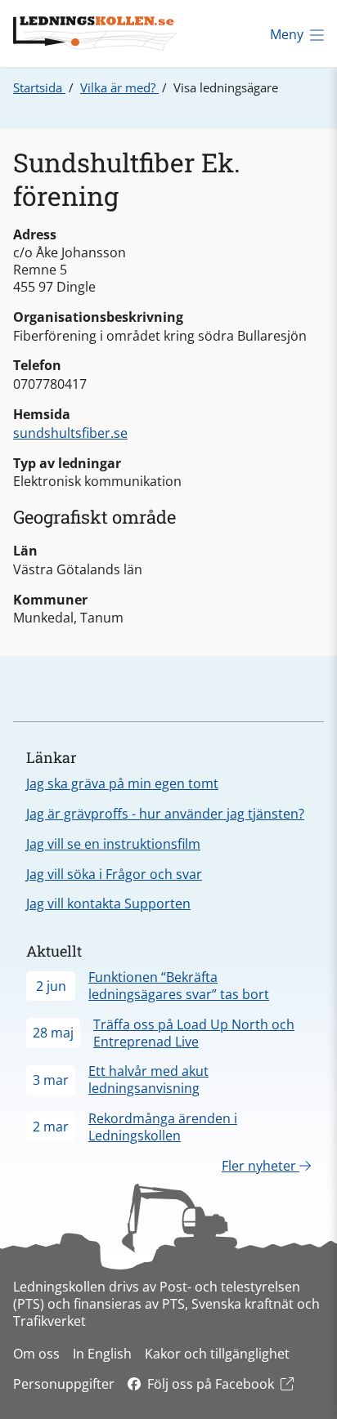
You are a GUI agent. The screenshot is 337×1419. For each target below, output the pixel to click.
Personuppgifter (64, 1384)
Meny (286, 34)
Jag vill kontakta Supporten (108, 904)
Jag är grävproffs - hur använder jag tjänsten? (165, 814)
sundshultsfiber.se (70, 433)
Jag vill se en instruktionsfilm (113, 844)
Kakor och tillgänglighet (217, 1354)
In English (102, 1354)
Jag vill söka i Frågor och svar (114, 874)
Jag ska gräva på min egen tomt (122, 783)
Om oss (36, 1354)
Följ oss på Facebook (210, 1384)
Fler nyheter (260, 1166)
